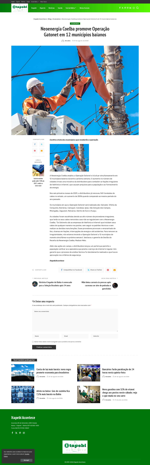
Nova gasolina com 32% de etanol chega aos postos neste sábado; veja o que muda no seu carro (119, 392)
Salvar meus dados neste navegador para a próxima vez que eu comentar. (57, 341)
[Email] (41, 150)
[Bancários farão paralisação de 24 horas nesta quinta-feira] (88, 372)
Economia (75, 23)
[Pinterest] (125, 8)
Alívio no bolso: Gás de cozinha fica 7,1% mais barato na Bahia (53, 392)
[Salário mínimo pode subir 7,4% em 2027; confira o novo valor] (38, 170)
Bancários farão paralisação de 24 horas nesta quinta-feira (118, 371)
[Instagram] (128, 8)
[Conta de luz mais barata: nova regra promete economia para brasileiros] (22, 372)
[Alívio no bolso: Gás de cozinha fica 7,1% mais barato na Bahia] (22, 394)
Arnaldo (67, 41)
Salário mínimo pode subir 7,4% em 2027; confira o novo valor (38, 182)
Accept (26, 460)
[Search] (137, 8)
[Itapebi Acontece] (19, 8)
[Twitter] (122, 8)
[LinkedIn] (130, 8)
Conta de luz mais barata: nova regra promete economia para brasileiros (53, 371)
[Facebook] (120, 8)
